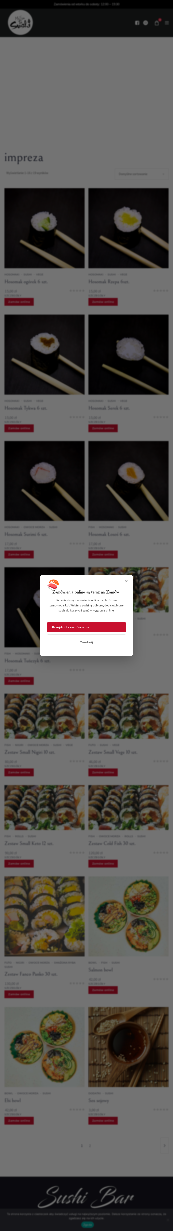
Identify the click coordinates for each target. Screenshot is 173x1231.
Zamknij (86, 642)
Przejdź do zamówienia (70, 627)
